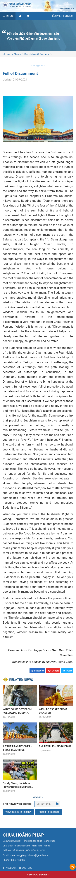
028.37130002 (18, 860)
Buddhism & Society (36, 54)
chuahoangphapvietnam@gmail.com (29, 855)
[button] (28, 16)
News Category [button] (37, 874)
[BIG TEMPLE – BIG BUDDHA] (56, 737)
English (69, 16)
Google (55, 670)
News (17, 54)
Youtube (27, 867)
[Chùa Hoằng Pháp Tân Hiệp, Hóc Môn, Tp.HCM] (38, 4)
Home (6, 54)
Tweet (69, 670)
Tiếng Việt (56, 16)
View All (37, 797)
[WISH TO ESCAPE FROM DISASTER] (56, 702)
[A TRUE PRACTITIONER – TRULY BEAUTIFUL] (20, 739)
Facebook (39, 670)
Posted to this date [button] (48, 811)
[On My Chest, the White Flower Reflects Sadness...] (20, 776)
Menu (9, 15)
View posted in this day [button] (18, 811)
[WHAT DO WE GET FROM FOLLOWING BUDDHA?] (20, 702)
